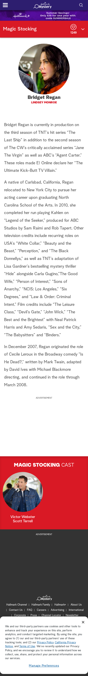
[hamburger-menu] (5, 5)
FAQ (29, 610)
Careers (41, 610)
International (76, 610)
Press (33, 615)
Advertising (57, 610)
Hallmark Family (41, 605)
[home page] (42, 5)
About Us (76, 605)
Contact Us (16, 610)
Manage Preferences (44, 665)
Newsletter (72, 615)
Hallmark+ (60, 605)
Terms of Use (27, 646)
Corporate (20, 615)
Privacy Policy (45, 642)
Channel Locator (51, 615)
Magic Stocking (20, 29)
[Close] (83, 622)
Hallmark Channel (16, 605)
